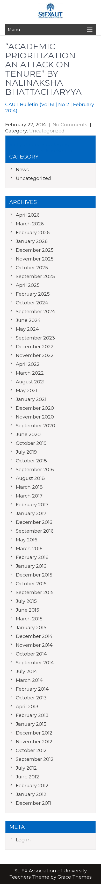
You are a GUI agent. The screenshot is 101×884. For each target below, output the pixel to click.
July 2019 (26, 452)
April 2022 (28, 364)
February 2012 (32, 785)
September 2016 (35, 531)
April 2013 (27, 706)
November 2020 (35, 417)
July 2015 (26, 601)
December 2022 (35, 347)
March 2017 (29, 496)
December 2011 (33, 803)
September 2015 (35, 592)
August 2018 (30, 478)
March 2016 (29, 548)
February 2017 (32, 505)
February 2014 (32, 689)
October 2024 (32, 303)
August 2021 (30, 382)
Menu (14, 29)
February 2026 (33, 232)
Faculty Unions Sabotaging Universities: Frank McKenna (39, 147)
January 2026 (32, 241)
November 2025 (35, 259)
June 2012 (27, 777)
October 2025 (32, 268)
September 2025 (35, 276)
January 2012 (31, 794)
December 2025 (35, 250)
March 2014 (29, 680)
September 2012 (35, 759)
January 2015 (31, 627)
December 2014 (34, 636)
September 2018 (35, 469)
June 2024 (28, 320)
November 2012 (34, 742)
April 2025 (28, 285)
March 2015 (29, 619)
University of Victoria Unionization (45, 138)
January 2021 (31, 399)
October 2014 (31, 654)
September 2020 (35, 426)
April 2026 (28, 215)
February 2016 (32, 557)
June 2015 (27, 610)
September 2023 (35, 338)
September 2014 (35, 663)
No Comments (70, 125)
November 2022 (35, 355)
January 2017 (31, 513)
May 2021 (26, 390)
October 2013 (31, 698)
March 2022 (30, 373)
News (22, 169)
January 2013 (31, 724)
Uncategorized (46, 131)
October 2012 (31, 750)
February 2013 (32, 715)
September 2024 (35, 311)
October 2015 (31, 584)
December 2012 (34, 733)
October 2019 (31, 443)
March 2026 (30, 224)
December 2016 (34, 522)
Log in (23, 840)
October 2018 (31, 461)
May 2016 (26, 540)
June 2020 (28, 434)
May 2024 (27, 329)
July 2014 (26, 671)
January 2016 (31, 566)
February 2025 (33, 294)
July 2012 (26, 768)
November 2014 (34, 645)
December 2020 (35, 408)
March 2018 (29, 487)
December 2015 (34, 575)
